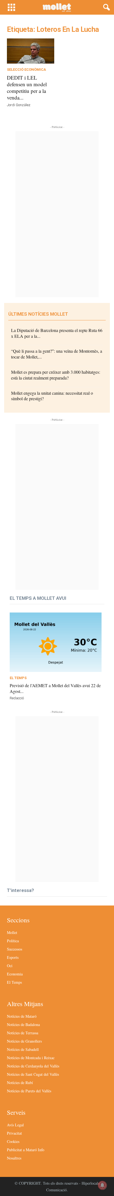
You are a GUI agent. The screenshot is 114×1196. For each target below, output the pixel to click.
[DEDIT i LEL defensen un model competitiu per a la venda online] (30, 51)
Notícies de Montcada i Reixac (31, 1057)
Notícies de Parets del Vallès (29, 1090)
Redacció (17, 698)
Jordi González (18, 105)
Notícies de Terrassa (22, 1032)
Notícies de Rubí (20, 1082)
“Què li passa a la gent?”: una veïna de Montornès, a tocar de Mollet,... (56, 354)
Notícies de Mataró (22, 1016)
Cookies (13, 1141)
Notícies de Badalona (23, 1024)
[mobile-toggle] (11, 7)
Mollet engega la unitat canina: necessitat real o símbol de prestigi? (52, 396)
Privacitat (14, 1133)
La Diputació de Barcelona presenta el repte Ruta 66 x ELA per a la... (56, 333)
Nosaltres (14, 1158)
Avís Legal (15, 1124)
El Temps (18, 678)
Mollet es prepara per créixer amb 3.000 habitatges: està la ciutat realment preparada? (55, 375)
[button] (105, 7)
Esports (13, 957)
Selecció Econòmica (26, 70)
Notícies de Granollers (24, 1041)
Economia (15, 974)
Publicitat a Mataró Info (25, 1149)
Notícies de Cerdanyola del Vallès (33, 1066)
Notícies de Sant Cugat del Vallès (33, 1074)
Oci (9, 965)
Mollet (12, 932)
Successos (14, 949)
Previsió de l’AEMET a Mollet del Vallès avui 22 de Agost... (55, 688)
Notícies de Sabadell (23, 1049)
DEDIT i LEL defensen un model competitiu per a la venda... (27, 87)
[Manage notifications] (102, 1185)
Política (13, 940)
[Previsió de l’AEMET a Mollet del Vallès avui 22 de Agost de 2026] (56, 642)
